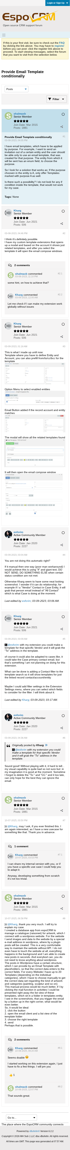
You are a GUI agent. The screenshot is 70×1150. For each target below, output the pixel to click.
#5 (64, 639)
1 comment (21, 846)
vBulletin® (34, 1131)
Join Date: (20, 124)
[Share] (61, 126)
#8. (60, 1048)
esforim (26, 600)
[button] (12, 1075)
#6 (64, 738)
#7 (64, 820)
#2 (64, 233)
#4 (64, 555)
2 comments (22, 265)
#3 (64, 346)
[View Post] (46, 745)
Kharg (25, 699)
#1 (64, 136)
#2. (60, 273)
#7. (60, 854)
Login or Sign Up (55, 3)
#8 (64, 918)
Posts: (17, 127)
